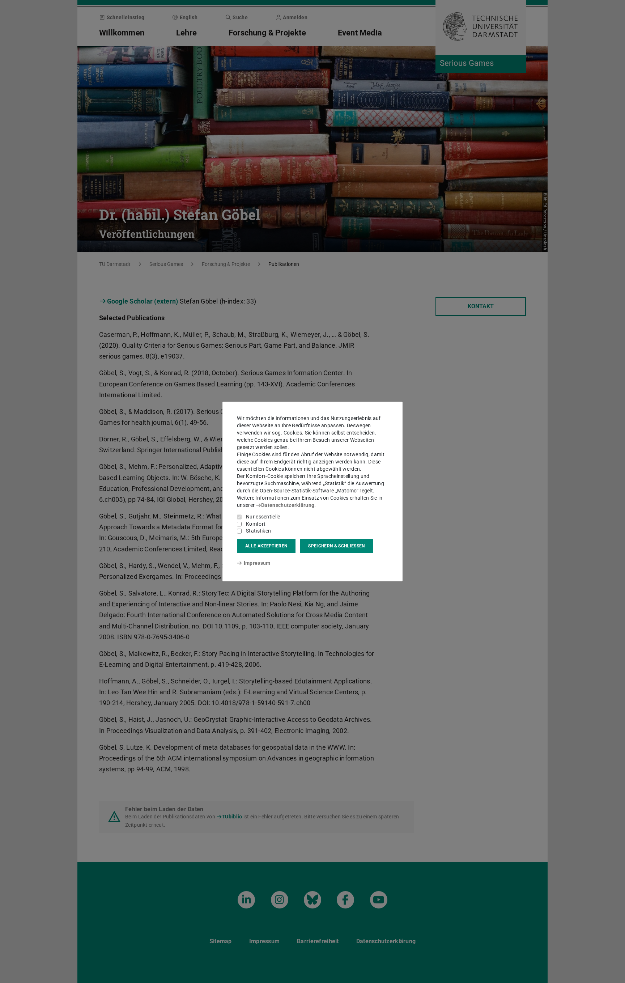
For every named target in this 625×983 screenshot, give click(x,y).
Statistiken (258, 531)
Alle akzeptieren (266, 545)
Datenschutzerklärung (287, 505)
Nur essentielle (263, 517)
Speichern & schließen (336, 545)
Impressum (257, 563)
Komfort (255, 524)
